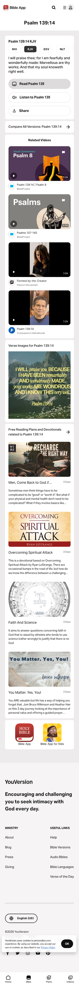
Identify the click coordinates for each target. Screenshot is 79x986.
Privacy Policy (48, 947)
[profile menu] (68, 7)
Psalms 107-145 (30, 232)
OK (67, 943)
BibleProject (23, 188)
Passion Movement (27, 284)
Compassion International (31, 333)
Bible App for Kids (52, 744)
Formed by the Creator (35, 280)
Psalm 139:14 (29, 328)
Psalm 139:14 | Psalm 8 (35, 184)
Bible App (24, 744)
